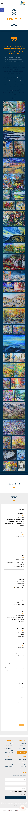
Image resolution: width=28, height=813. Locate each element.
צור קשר (11, 764)
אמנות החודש (23, 769)
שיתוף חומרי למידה (9, 753)
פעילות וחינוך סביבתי (8, 748)
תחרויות (11, 743)
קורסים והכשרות (22, 748)
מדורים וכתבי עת (22, 762)
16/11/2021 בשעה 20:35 (19, 536)
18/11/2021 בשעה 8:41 (20, 559)
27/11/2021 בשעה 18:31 (20, 632)
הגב (23, 515)
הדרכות (24, 764)
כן (24, 794)
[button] (2, 10)
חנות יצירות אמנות (9, 760)
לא (21, 794)
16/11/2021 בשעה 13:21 (20, 517)
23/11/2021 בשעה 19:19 (20, 615)
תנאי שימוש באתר (9, 766)
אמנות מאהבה (23, 766)
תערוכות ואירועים (9, 746)
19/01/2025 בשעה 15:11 (19, 647)
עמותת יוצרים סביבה (12, 803)
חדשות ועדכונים (22, 760)
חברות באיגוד (23, 746)
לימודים (11, 750)
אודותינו (11, 762)
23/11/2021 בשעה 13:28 (20, 598)
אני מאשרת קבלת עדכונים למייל (18, 792)
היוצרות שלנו (23, 743)
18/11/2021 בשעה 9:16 (20, 576)
